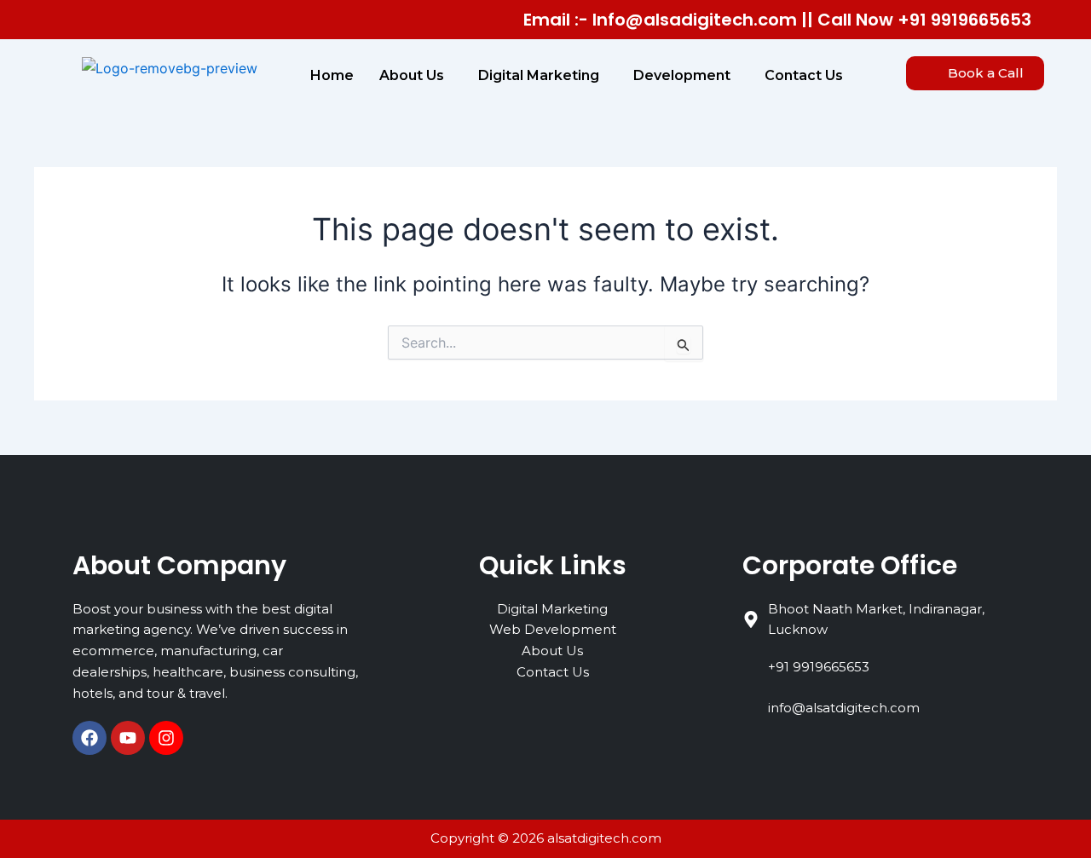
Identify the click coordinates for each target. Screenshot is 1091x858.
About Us (411, 75)
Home (332, 75)
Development (681, 75)
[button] (416, 75)
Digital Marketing (538, 75)
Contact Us (804, 75)
